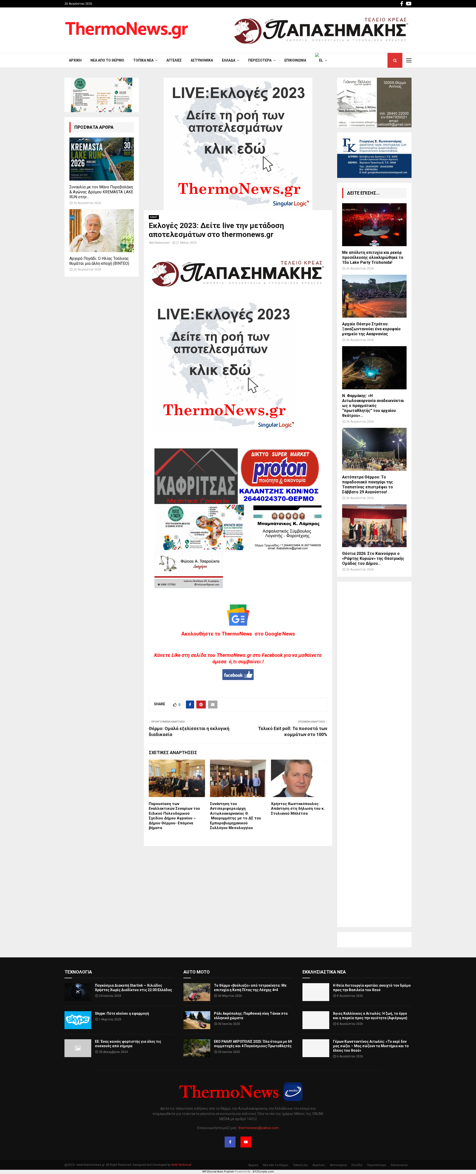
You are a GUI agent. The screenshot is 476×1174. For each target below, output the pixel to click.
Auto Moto (196, 971)
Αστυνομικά (202, 60)
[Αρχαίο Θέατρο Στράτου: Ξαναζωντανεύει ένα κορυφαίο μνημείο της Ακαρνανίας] (374, 296)
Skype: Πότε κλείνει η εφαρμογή (122, 1013)
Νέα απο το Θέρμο (107, 60)
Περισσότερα (259, 60)
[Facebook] (230, 1142)
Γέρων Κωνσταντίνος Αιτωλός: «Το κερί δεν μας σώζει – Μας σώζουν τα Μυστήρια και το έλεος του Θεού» (371, 1046)
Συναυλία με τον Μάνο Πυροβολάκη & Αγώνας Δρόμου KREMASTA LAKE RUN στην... (101, 192)
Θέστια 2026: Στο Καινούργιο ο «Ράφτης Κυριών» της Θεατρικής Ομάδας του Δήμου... (373, 558)
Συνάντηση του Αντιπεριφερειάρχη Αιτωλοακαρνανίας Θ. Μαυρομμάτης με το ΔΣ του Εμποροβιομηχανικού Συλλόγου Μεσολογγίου (235, 816)
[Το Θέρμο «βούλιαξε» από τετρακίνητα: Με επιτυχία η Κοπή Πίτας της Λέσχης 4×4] (196, 992)
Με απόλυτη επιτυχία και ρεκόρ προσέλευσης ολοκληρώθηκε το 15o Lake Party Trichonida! (372, 257)
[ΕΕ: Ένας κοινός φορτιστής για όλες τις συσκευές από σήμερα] (77, 1048)
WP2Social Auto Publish (218, 1171)
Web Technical (181, 1165)
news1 (154, 217)
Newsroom (162, 242)
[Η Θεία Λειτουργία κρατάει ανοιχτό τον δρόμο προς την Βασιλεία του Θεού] (315, 992)
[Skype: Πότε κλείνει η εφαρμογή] (77, 1020)
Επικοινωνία (295, 60)
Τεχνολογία (78, 971)
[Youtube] (245, 1142)
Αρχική (75, 60)
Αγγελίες (174, 60)
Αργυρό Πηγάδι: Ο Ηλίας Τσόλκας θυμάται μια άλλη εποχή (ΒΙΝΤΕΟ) (99, 261)
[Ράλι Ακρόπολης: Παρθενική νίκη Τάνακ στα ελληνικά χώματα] (196, 1020)
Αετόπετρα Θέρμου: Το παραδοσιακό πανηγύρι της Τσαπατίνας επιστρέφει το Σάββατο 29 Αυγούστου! (367, 484)
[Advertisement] (374, 754)
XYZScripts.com (263, 1171)
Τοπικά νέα (143, 60)
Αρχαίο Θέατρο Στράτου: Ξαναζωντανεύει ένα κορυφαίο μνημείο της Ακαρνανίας (371, 329)
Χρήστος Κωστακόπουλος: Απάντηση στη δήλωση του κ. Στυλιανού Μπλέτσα (298, 809)
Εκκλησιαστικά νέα (324, 971)
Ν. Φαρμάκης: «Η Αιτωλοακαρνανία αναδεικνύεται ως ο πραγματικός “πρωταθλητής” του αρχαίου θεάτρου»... (373, 405)
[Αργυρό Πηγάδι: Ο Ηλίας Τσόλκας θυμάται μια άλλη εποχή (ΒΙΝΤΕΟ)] (101, 230)
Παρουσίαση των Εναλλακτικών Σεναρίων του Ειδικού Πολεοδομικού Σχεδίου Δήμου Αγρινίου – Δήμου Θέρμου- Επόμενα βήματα (174, 816)
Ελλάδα (228, 60)
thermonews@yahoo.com (258, 1128)
